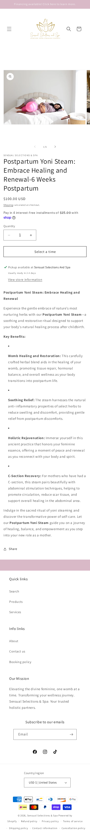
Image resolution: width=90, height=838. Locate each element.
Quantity (9, 226)
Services (15, 612)
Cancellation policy (73, 828)
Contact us (17, 651)
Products (16, 602)
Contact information (44, 828)
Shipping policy (18, 828)
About (13, 641)
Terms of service (72, 821)
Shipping (8, 204)
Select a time (45, 251)
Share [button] (13, 549)
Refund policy (29, 821)
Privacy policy (50, 821)
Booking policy (20, 662)
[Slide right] (55, 147)
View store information (25, 279)
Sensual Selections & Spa (42, 815)
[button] (9, 29)
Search (14, 591)
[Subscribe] (71, 734)
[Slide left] (35, 147)
